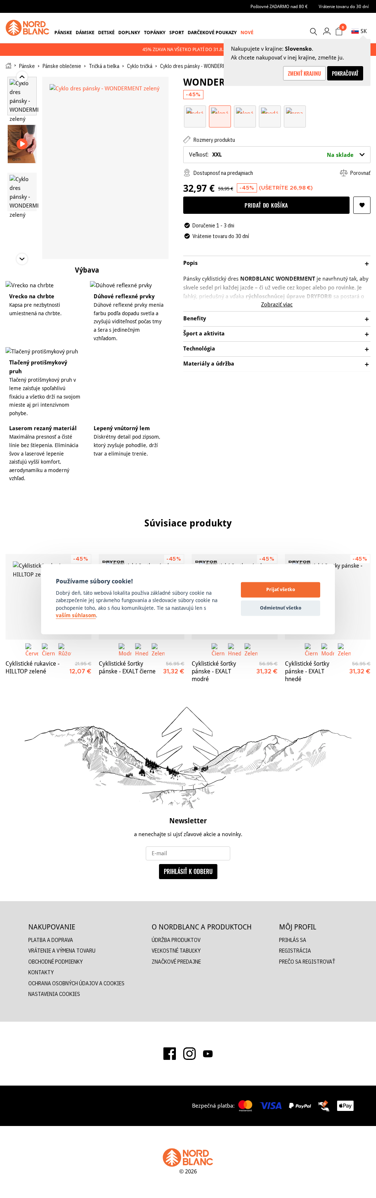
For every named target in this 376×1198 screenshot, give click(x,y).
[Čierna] (295, 110)
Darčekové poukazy (212, 32)
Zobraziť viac (277, 304)
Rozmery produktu (213, 139)
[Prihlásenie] (326, 31)
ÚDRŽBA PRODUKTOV (176, 939)
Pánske (63, 32)
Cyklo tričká (139, 66)
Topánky (155, 32)
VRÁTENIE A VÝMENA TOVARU (61, 950)
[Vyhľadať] (313, 31)
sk (364, 31)
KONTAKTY (41, 972)
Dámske (85, 32)
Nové (247, 32)
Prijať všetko (280, 590)
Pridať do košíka (266, 205)
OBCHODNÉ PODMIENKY (55, 961)
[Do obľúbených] (361, 205)
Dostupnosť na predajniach (222, 172)
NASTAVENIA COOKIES (54, 993)
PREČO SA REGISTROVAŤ (307, 961)
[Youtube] (208, 1053)
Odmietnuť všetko (280, 608)
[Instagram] (189, 1053)
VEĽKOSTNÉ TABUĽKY (176, 950)
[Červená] (31, 649)
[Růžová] (64, 649)
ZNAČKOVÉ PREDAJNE (176, 961)
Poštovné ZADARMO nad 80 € (279, 6)
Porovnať (359, 172)
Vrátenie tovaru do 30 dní (344, 6)
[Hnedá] (270, 110)
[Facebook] (169, 1053)
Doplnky (129, 32)
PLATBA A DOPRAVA (50, 939)
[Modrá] (195, 110)
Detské (106, 32)
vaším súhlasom (76, 616)
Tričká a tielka (104, 66)
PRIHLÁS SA (292, 939)
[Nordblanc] (28, 27)
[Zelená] (220, 110)
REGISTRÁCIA (295, 950)
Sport (176, 32)
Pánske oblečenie (62, 66)
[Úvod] (8, 65)
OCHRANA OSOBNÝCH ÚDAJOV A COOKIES (76, 983)
